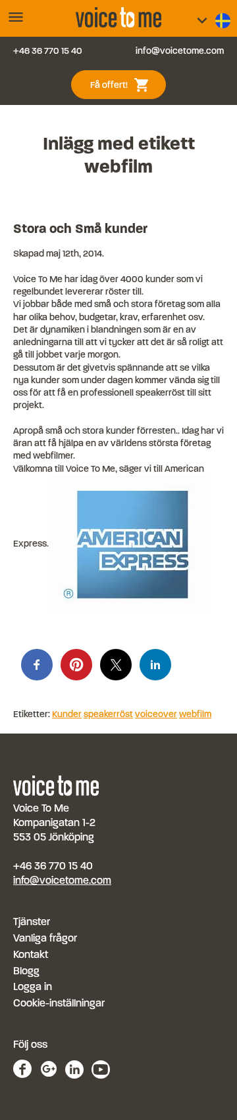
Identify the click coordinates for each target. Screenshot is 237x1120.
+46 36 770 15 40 (47, 50)
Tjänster (31, 921)
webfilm (195, 714)
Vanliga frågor (45, 938)
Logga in (32, 986)
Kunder (67, 714)
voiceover (156, 714)
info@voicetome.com (180, 50)
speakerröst (108, 714)
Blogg (26, 970)
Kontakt (30, 954)
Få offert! (125, 83)
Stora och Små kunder (80, 228)
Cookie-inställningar (59, 1003)
